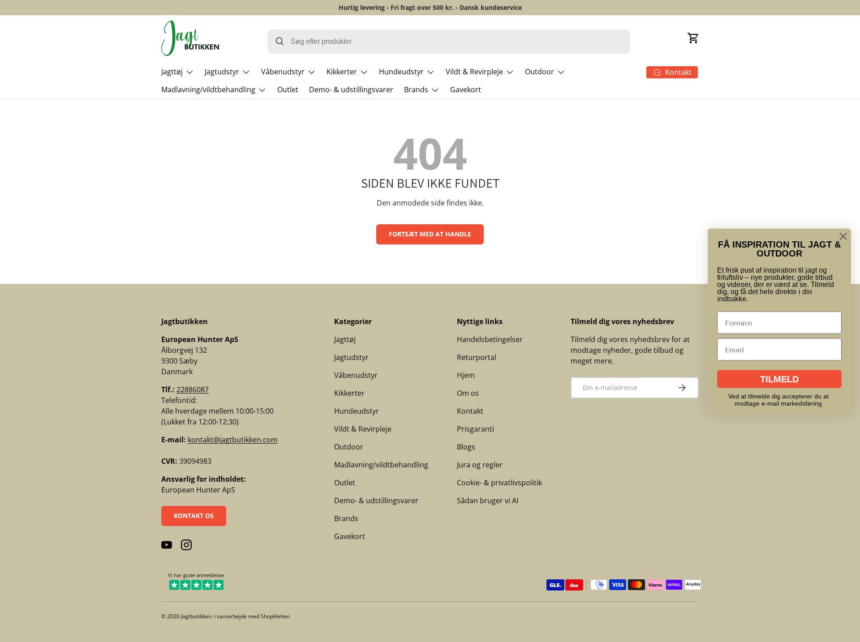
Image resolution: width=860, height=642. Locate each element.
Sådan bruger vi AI (487, 500)
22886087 (192, 389)
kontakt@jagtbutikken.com (233, 440)
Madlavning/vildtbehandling (208, 89)
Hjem (466, 375)
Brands (416, 89)
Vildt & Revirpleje (474, 72)
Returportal (476, 357)
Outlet (287, 89)
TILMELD (779, 379)
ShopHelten (275, 616)
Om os (468, 393)
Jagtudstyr (222, 72)
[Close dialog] (843, 236)
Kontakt (470, 411)
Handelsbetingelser (490, 339)
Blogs (466, 447)
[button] (693, 38)
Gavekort (465, 89)
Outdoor (539, 72)
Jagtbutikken (196, 616)
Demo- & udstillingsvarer (351, 89)
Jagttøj (172, 72)
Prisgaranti (475, 429)
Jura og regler (480, 465)
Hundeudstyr (401, 72)
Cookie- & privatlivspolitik (499, 483)
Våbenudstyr (283, 72)
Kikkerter (342, 72)
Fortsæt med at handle (430, 234)
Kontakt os (194, 515)
